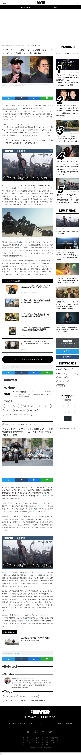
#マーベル (60, 373)
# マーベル (33, 410)
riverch (49, 747)
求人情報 (47, 741)
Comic (40, 724)
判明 (15, 599)
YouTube (68, 724)
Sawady (7, 424)
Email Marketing (64, 428)
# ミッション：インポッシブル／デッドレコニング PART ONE (24, 701)
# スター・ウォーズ (44, 406)
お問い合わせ (37, 740)
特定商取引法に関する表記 (54, 740)
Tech (49, 724)
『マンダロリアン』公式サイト (28, 359)
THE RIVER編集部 (9, 45)
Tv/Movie (36, 46)
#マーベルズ (68, 369)
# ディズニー (9, 410)
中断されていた (22, 621)
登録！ (67, 418)
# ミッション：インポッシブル (28, 696)
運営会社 (42, 741)
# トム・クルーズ (10, 696)
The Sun (42, 496)
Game (31, 724)
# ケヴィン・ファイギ (11, 406)
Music (22, 724)
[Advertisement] (40, 24)
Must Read (25, 7)
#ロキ (59, 369)
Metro (8, 653)
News (23, 424)
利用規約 (23, 741)
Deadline (27, 135)
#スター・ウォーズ (63, 381)
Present (56, 7)
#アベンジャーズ (72, 373)
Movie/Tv (12, 724)
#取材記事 (60, 386)
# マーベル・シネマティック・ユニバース (17, 414)
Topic (28, 46)
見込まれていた (34, 506)
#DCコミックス (62, 377)
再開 (30, 512)
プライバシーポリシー (30, 740)
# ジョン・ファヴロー (28, 406)
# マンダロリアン (21, 410)
